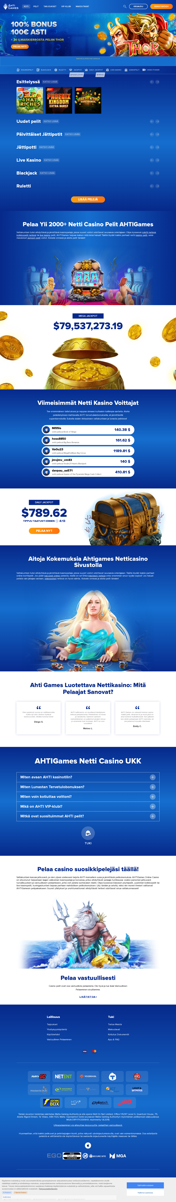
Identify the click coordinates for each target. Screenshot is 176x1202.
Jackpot (78, 70)
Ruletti (62, 70)
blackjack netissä (97, 575)
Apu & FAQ (113, 1039)
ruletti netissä (149, 232)
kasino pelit (141, 235)
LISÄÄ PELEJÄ (88, 199)
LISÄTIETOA (87, 997)
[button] (152, 82)
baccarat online (52, 575)
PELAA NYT (44, 531)
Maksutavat (114, 1029)
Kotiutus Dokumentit (118, 1034)
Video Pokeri (153, 70)
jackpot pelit (34, 238)
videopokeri (50, 578)
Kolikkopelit (27, 70)
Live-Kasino (115, 70)
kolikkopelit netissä (26, 235)
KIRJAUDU (138, 6)
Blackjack (46, 70)
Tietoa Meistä (115, 1024)
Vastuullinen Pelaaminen (59, 1039)
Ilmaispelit (134, 70)
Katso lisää (50, 82)
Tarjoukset (52, 1024)
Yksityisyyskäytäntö (57, 1029)
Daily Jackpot (96, 70)
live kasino (45, 235)
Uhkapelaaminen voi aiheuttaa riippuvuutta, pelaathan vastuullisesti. (88, 1125)
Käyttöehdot (53, 1034)
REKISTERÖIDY (161, 6)
